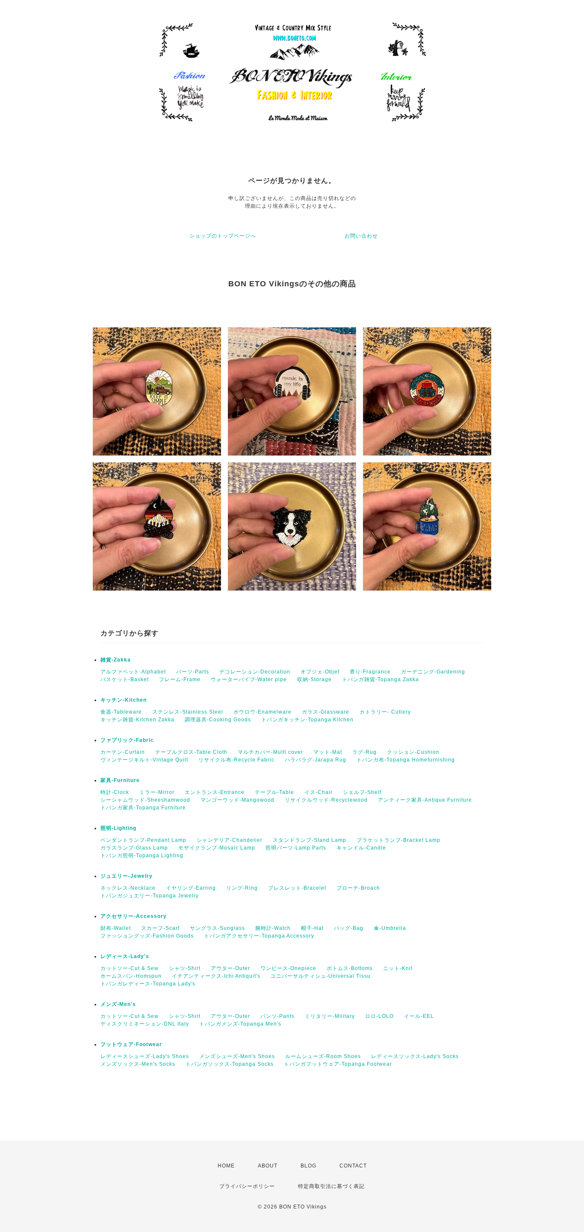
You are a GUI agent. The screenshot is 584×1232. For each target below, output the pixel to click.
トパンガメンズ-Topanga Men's (240, 1024)
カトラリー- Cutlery (385, 712)
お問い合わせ (361, 236)
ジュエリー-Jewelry (126, 876)
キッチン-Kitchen (123, 700)
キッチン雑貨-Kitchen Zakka (137, 720)
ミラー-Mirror (156, 792)
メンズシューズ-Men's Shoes (237, 1056)
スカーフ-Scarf (160, 928)
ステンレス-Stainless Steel (187, 712)
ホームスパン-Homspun (131, 976)
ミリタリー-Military (330, 1016)
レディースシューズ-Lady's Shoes (144, 1056)
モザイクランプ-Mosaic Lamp (216, 848)
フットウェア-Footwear (131, 1044)
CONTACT (353, 1166)
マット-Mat (327, 752)
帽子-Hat (312, 928)
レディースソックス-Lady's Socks (415, 1056)
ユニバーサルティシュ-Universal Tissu (321, 976)
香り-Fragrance (370, 672)
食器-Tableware (121, 712)
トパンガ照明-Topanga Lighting (141, 856)
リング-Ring (242, 888)
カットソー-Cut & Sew (129, 968)
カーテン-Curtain (122, 752)
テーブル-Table (274, 792)
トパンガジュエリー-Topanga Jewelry (149, 896)
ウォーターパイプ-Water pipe (249, 679)
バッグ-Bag (348, 928)
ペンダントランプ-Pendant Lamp (143, 840)
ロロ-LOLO (379, 1016)
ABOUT (267, 1166)
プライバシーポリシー (247, 1186)
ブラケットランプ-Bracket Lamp (398, 840)
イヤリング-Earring (191, 888)
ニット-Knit (398, 968)
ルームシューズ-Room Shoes (323, 1056)
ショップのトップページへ (222, 236)
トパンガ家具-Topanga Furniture (143, 808)
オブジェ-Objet (320, 672)
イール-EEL (419, 1016)
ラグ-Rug (364, 752)
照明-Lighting (118, 828)
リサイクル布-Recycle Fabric (236, 760)
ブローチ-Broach (358, 888)
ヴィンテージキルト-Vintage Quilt (144, 760)
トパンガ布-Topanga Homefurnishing (406, 760)
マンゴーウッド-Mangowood (237, 800)
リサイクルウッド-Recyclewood (326, 800)
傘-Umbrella (390, 928)
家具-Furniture (120, 780)
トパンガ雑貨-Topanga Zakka (380, 679)
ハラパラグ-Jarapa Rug (315, 760)
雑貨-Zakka (115, 660)
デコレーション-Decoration (254, 672)
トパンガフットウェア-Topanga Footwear (338, 1064)
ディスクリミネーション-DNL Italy (144, 1024)
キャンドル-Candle (361, 848)
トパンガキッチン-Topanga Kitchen (307, 720)
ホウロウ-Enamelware (262, 712)
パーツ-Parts (192, 672)
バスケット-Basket (124, 679)
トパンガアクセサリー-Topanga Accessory (259, 936)
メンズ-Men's (118, 1004)
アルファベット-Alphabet (133, 672)
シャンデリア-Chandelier (230, 840)
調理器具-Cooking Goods (218, 720)
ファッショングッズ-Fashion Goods (147, 936)
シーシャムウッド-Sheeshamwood (145, 800)
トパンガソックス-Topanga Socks (230, 1064)
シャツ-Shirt (185, 968)
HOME (226, 1166)
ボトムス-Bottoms (350, 968)
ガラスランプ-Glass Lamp (134, 848)
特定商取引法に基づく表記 (331, 1186)
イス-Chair (318, 792)
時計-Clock (114, 792)
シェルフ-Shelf (362, 792)
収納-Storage (314, 679)
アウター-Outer (230, 968)
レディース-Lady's (124, 956)
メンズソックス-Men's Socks (137, 1064)
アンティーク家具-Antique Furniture (425, 800)
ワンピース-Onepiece (288, 968)
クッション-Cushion (413, 752)
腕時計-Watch (273, 928)
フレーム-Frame (180, 679)
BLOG (308, 1166)
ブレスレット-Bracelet (297, 888)
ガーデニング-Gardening (433, 672)
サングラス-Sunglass (217, 928)
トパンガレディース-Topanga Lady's (147, 984)
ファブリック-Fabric (127, 740)
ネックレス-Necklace (128, 888)
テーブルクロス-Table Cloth (191, 752)
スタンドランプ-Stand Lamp (309, 840)
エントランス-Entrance (215, 792)
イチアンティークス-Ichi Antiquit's (216, 976)
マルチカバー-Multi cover (270, 752)
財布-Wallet (115, 928)
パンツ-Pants (277, 1016)
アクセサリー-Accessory (133, 916)
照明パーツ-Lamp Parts (295, 848)
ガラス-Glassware (325, 712)
